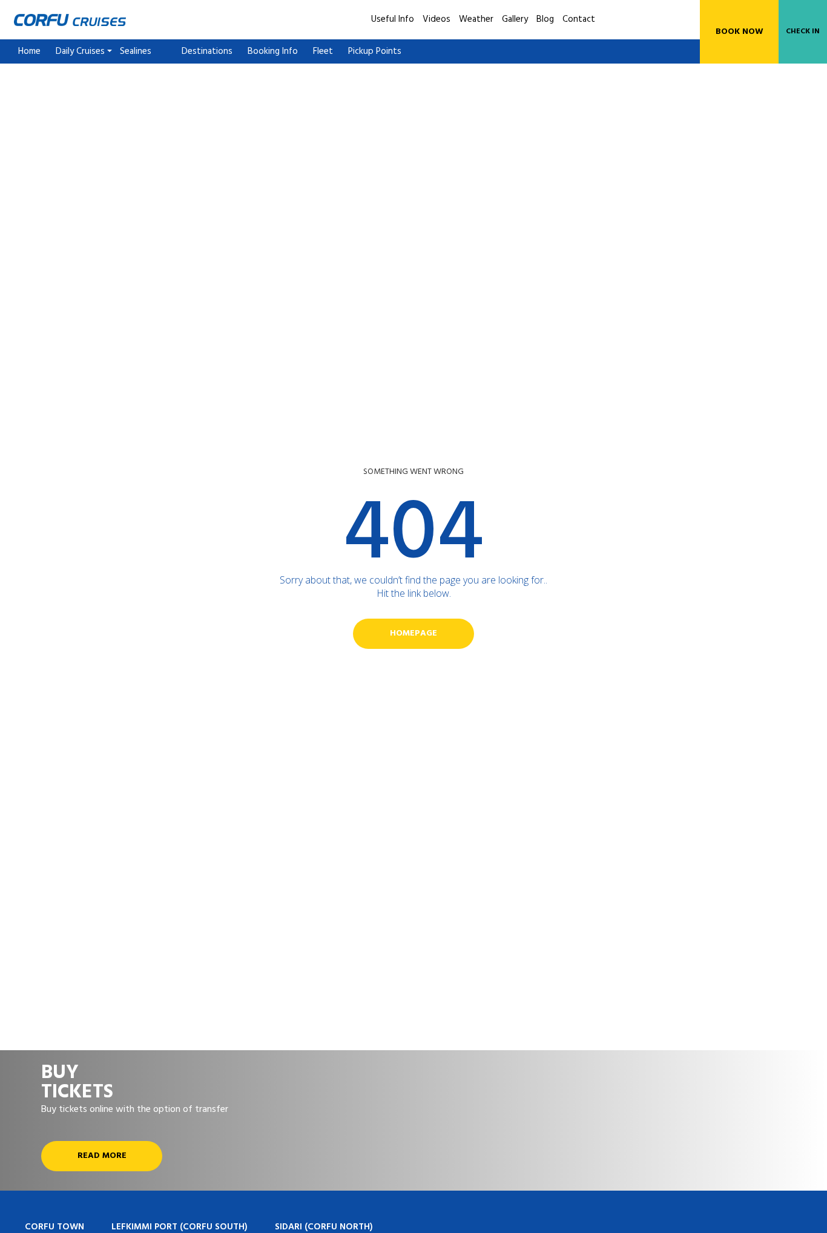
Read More (102, 1156)
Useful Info (392, 19)
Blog (545, 19)
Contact (578, 19)
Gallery (515, 19)
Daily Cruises (80, 51)
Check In (803, 31)
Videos (436, 19)
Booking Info (273, 51)
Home (29, 51)
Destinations (207, 51)
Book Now (739, 32)
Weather (476, 19)
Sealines (135, 51)
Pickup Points (374, 51)
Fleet (323, 51)
